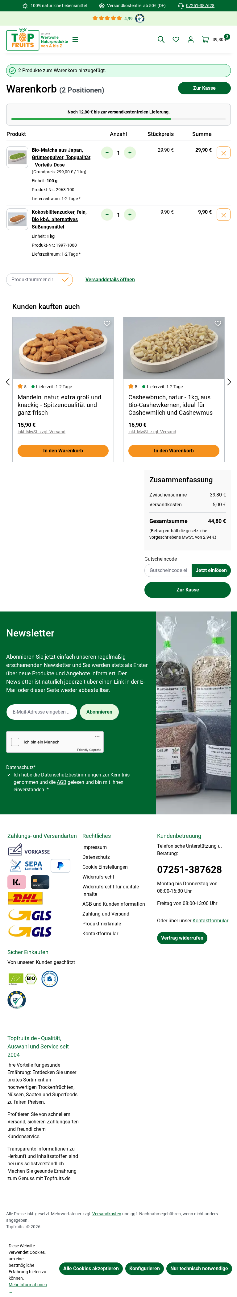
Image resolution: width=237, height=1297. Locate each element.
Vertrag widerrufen (182, 938)
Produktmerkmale (101, 924)
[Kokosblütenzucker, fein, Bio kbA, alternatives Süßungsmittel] (17, 219)
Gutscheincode (160, 559)
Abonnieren (99, 712)
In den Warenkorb (63, 451)
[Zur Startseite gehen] (37, 39)
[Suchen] (161, 39)
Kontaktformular (100, 934)
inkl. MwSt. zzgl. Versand (41, 431)
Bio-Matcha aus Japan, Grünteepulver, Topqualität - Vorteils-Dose (61, 157)
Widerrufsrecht (98, 877)
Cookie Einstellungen (105, 867)
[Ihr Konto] (190, 39)
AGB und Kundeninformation (113, 904)
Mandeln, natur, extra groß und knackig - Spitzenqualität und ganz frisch (59, 404)
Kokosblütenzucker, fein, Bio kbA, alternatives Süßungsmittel (59, 219)
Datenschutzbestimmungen (71, 775)
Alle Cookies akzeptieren (91, 1268)
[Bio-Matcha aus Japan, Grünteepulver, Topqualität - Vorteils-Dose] (17, 157)
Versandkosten (106, 1213)
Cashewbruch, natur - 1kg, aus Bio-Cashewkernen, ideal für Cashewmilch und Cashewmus (170, 404)
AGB (61, 782)
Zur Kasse (204, 88)
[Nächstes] (229, 382)
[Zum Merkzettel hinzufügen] (107, 323)
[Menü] (75, 39)
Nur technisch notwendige (199, 1268)
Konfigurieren (144, 1268)
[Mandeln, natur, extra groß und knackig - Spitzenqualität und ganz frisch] (63, 348)
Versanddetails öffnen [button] (110, 279)
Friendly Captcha (89, 749)
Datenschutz (96, 857)
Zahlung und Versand (105, 914)
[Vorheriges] (7, 382)
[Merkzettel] (175, 39)
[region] (118, 382)
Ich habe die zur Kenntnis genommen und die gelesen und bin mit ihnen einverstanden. (72, 782)
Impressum (94, 847)
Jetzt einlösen (211, 570)
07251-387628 (200, 5)
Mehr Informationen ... (28, 1288)
